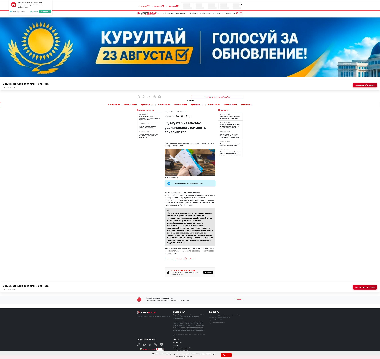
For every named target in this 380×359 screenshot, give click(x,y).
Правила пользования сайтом (182, 348)
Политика (206, 13)
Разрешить (45, 11)
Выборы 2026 (177, 342)
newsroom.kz (90, 105)
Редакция (176, 345)
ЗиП (189, 13)
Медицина (196, 13)
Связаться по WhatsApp (365, 85)
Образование (181, 13)
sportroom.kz (122, 105)
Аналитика (169, 13)
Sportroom (226, 13)
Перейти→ (208, 272)
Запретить (34, 11)
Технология (216, 13)
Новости (160, 13)
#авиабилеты (190, 259)
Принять (226, 355)
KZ (234, 13)
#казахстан (169, 259)
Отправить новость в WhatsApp (217, 97)
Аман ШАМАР (178, 112)
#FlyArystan (179, 259)
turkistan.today (106, 105)
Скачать (239, 300)
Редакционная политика (180, 350)
